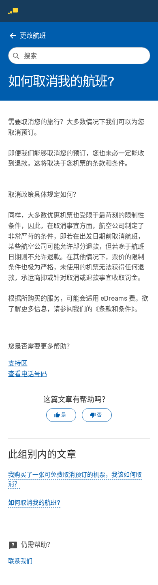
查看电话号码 (27, 374)
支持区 (18, 363)
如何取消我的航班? (34, 502)
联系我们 (20, 561)
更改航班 (33, 35)
